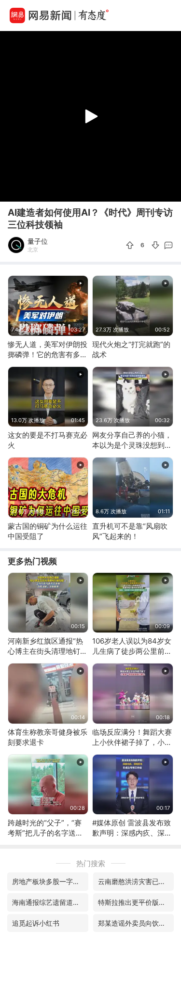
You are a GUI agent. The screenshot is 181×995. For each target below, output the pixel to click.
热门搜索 (90, 863)
